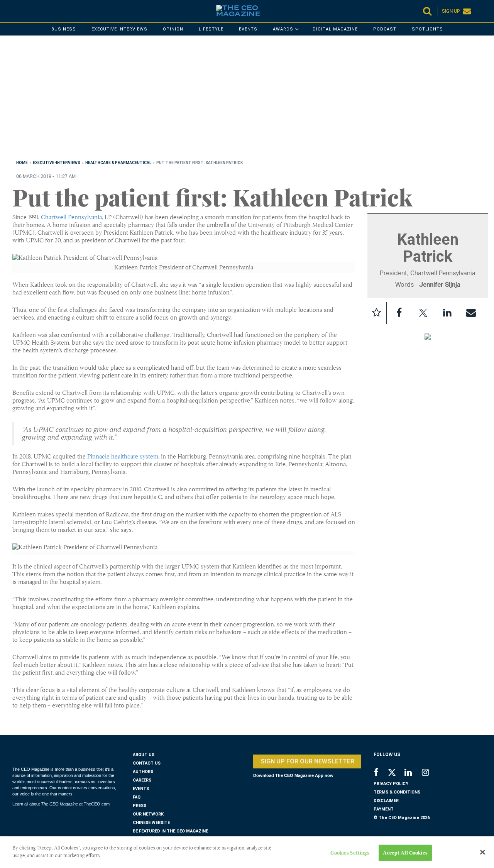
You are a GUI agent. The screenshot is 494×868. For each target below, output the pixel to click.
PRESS (139, 805)
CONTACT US (147, 763)
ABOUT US (143, 754)
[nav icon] (16, 11)
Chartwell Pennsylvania (71, 217)
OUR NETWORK (148, 814)
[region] (243, 99)
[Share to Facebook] (399, 313)
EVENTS (141, 788)
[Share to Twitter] (423, 313)
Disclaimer (386, 800)
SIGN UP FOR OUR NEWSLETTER (307, 761)
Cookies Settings (349, 852)
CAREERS (142, 780)
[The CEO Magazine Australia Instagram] (430, 773)
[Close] (482, 852)
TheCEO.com (97, 804)
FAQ (136, 797)
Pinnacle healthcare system (122, 456)
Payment (384, 809)
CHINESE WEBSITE (151, 822)
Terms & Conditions (397, 792)
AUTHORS (143, 771)
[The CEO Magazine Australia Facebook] (380, 773)
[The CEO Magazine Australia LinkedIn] (413, 773)
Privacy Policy (391, 783)
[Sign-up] (471, 313)
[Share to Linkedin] (447, 313)
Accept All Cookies (405, 852)
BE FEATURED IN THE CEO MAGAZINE (170, 831)
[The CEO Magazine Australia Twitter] (395, 774)
